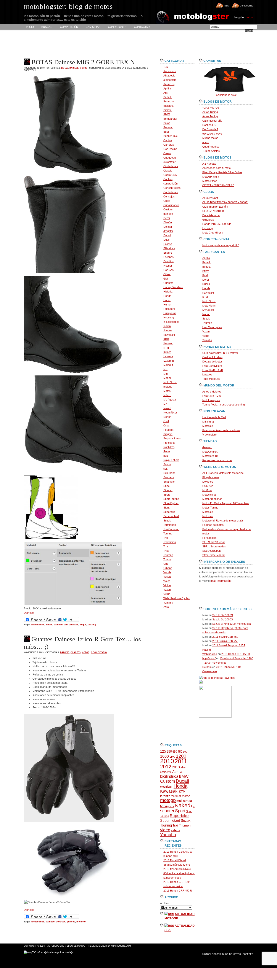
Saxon (167, 464)
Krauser (168, 343)
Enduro (167, 252)
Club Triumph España (215, 206)
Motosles (207, 426)
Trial (166, 546)
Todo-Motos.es (211, 378)
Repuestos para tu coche (217, 460)
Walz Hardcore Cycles (176, 598)
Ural (165, 563)
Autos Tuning (210, 112)
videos (175, 830)
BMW (166, 114)
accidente (166, 772)
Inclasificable (171, 321)
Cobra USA (170, 174)
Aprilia (167, 88)
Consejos (169, 196)
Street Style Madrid (213, 555)
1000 (164, 756)
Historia (167, 291)
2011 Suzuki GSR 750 (225, 636)
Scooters (168, 477)
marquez (176, 796)
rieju (166, 455)
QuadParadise (210, 146)
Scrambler (169, 481)
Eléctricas (169, 248)
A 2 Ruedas (209, 163)
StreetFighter (171, 503)
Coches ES (209, 125)
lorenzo (165, 796)
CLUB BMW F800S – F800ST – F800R (225, 202)
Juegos (167, 330)
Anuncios (168, 84)
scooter (167, 810)
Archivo (164, 903)
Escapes (168, 257)
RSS (226, 5)
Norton (167, 416)
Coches (167, 179)
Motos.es (207, 511)
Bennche (168, 101)
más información (221, 580)
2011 (181, 761)
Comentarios (246, 5)
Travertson (169, 542)
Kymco (167, 352)
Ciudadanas (170, 166)
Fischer (167, 265)
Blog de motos (210, 477)
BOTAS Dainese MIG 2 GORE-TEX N (83, 62)
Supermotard (171, 516)
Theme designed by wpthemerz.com (109, 946)
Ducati (167, 235)
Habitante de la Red (214, 417)
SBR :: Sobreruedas (214, 546)
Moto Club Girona (212, 232)
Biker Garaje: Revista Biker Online (222, 172)
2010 (167, 761)
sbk (165, 468)
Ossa (166, 425)
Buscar (46, 27)
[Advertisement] (102, 44)
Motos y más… (211, 181)
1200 (181, 755)
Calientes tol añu (212, 120)
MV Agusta (169, 399)
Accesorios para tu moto (216, 168)
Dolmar (167, 226)
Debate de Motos (212, 361)
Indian (167, 326)
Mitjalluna (208, 421)
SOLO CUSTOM (211, 550)
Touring (91, 624)
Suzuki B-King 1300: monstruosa (231, 623)
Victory (167, 585)
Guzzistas (208, 219)
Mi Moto (207, 490)
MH (165, 369)
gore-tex (73, 624)
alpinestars (169, 79)
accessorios (37, 624)
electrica (165, 786)
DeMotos (207, 481)
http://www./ (209, 658)
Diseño (167, 222)
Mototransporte (211, 400)
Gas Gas (168, 270)
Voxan (167, 589)
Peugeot (168, 429)
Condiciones (117, 27)
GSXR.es (207, 486)
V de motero (209, 434)
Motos (83, 68)
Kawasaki (169, 334)
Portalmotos (209, 537)
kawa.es (207, 374)
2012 (165, 766)
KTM (166, 347)
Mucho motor (210, 138)
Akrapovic (169, 75)
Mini (165, 373)
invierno (81, 921)
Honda (167, 295)
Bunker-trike (170, 136)
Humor (167, 304)
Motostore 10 (210, 456)
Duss (166, 239)
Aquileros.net (210, 198)
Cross (166, 200)
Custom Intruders (212, 357)
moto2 (186, 796)
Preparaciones (172, 438)
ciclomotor (169, 162)
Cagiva (167, 140)
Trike (166, 550)
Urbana (167, 568)
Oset (166, 421)
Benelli (167, 97)
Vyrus (166, 594)
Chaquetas (169, 157)
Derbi (166, 218)
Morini (167, 378)
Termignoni (170, 524)
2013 (176, 767)
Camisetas (93, 27)
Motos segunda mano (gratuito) (220, 245)
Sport (166, 494)
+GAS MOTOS (210, 107)
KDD (166, 339)
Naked (167, 408)
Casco (167, 153)
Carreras (168, 144)
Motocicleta (209, 494)
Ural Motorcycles (212, 327)
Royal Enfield (171, 460)
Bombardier (170, 118)
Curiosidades (171, 205)
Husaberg (169, 308)
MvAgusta (208, 310)
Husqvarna (169, 313)
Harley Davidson (173, 287)
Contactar (142, 27)
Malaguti (168, 365)
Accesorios (169, 71)
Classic (167, 170)
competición (170, 183)
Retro (166, 451)
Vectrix (167, 572)
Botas (64, 68)
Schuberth (169, 473)
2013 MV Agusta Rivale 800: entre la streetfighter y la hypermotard (179, 873)
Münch (167, 395)
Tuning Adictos (211, 151)
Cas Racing (170, 149)
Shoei (166, 486)
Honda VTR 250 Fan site (216, 224)
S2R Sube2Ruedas (213, 542)
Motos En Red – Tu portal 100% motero (225, 503)
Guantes (76, 652)
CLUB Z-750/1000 (213, 211)
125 (165, 66)
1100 (172, 756)
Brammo (168, 127)
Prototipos (169, 442)
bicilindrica (169, 776)
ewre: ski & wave (212, 133)
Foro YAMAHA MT (212, 370)
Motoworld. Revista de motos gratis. (223, 520)
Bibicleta (168, 105)
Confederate (170, 192)
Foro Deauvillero (212, 365)
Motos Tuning (210, 507)
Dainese (29, 612)
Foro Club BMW (211, 395)
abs (183, 767)
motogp (167, 386)
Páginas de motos (213, 524)
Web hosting (209, 654)
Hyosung (168, 317)
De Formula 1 (210, 129)
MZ (165, 403)
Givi (165, 278)
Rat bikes (168, 447)
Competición (69, 27)
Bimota (167, 110)
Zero (166, 607)
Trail (166, 537)
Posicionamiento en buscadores (221, 430)
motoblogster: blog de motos (66, 946)
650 (174, 751)
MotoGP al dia (210, 176)
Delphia (207, 667)
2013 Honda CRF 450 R (177, 890)
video (165, 830)
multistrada (184, 801)
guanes (71, 921)
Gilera (167, 274)
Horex (167, 300)
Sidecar (167, 490)
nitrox (205, 142)
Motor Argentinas (212, 499)
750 (180, 751)
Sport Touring (171, 499)
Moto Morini (209, 305)
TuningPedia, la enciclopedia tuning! (223, 404)
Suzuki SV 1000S (222, 615)
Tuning (167, 559)
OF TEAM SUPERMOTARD (218, 185)
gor (66, 624)
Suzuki (167, 520)
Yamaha (168, 602)
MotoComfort (209, 451)
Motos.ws (207, 516)
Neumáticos (170, 412)
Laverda (168, 356)
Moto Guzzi (170, 382)
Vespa (167, 576)
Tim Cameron (171, 529)
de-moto (207, 447)
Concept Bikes (171, 187)
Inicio (30, 27)
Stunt (166, 507)
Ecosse (167, 244)
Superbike (169, 511)
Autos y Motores (211, 391)
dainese (74, 68)
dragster (168, 231)
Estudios (168, 261)
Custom (167, 209)
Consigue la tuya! (226, 95)
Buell (166, 131)
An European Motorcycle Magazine (223, 473)
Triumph (168, 555)
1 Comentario (99, 652)
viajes (166, 581)
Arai (165, 92)
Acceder (248, 954)
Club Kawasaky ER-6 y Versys (220, 352)
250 (169, 751)
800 (185, 751)
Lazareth (168, 360)
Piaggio (167, 434)
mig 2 (83, 624)
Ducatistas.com (211, 215)
